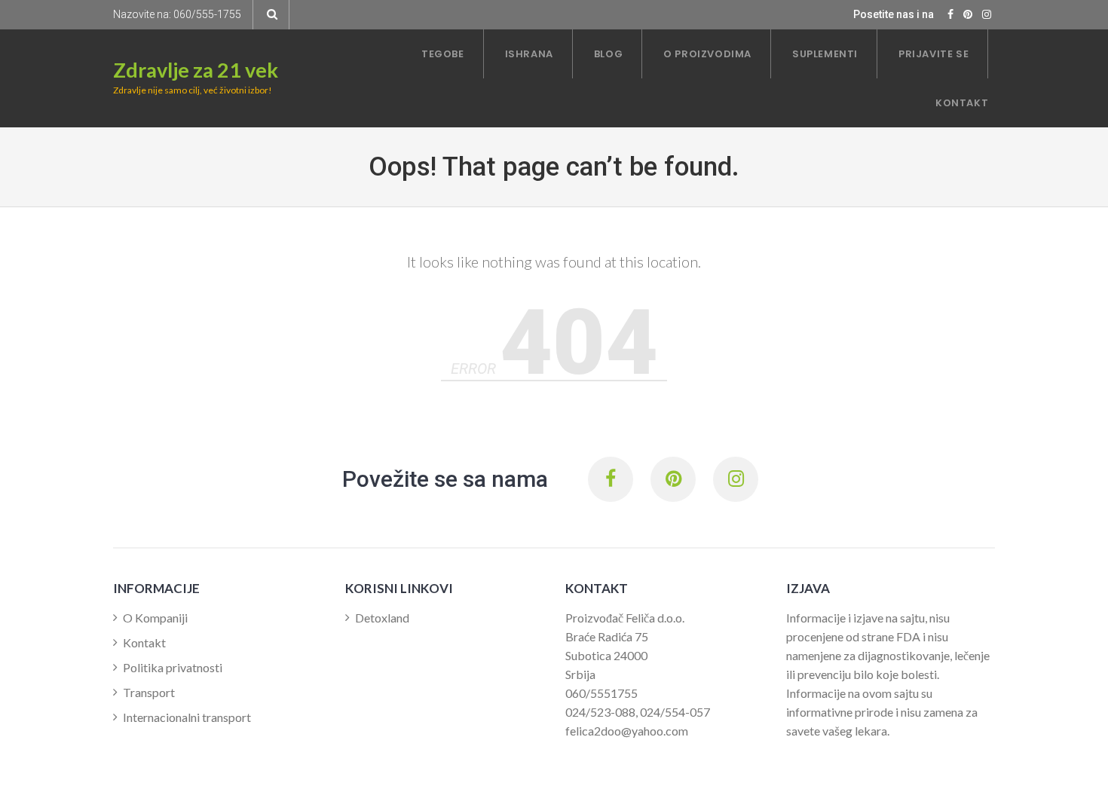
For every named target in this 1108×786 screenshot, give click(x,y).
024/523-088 (600, 712)
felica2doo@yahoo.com (626, 730)
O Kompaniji (155, 617)
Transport (149, 692)
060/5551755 (601, 693)
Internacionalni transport (187, 717)
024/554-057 (675, 712)
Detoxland (382, 617)
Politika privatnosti (172, 667)
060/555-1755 (207, 14)
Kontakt (144, 642)
